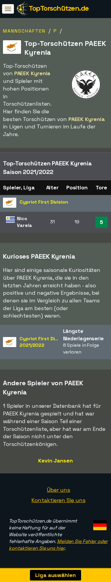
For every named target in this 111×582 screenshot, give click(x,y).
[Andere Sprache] (99, 523)
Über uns (58, 489)
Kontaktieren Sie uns (58, 500)
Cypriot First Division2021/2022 (44, 342)
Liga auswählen (55, 575)
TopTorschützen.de (59, 8)
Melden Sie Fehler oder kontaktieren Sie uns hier (58, 544)
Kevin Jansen (55, 460)
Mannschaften (24, 31)
